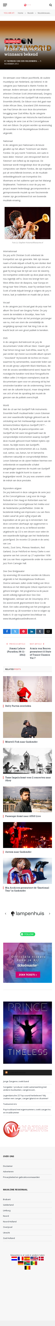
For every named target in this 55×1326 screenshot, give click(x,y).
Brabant (7, 1199)
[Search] (50, 5)
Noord (6, 1216)
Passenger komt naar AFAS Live (23, 816)
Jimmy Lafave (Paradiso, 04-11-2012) (16, 651)
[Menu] (5, 5)
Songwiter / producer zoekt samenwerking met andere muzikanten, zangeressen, (25, 1088)
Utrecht (6, 1232)
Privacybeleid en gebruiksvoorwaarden (21, 1177)
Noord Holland (9, 1221)
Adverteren (8, 1171)
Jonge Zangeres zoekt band (16, 1081)
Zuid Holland (9, 1238)
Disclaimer (8, 1166)
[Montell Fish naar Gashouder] (27, 725)
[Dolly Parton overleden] (27, 689)
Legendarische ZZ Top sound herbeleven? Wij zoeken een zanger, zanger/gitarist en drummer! (25, 1097)
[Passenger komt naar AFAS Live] (27, 799)
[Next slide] (49, 913)
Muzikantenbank (17, 1072)
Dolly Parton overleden (18, 705)
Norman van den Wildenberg (22, 61)
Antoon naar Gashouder (18, 851)
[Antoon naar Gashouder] (27, 835)
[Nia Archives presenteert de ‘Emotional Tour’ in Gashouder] (27, 871)
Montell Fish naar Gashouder (21, 741)
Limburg (6, 1210)
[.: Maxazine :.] (27, 5)
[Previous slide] (5, 913)
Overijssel (7, 1227)
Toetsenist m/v (10, 1104)
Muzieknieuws (12, 41)
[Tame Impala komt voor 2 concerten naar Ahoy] (27, 761)
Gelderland (8, 1204)
